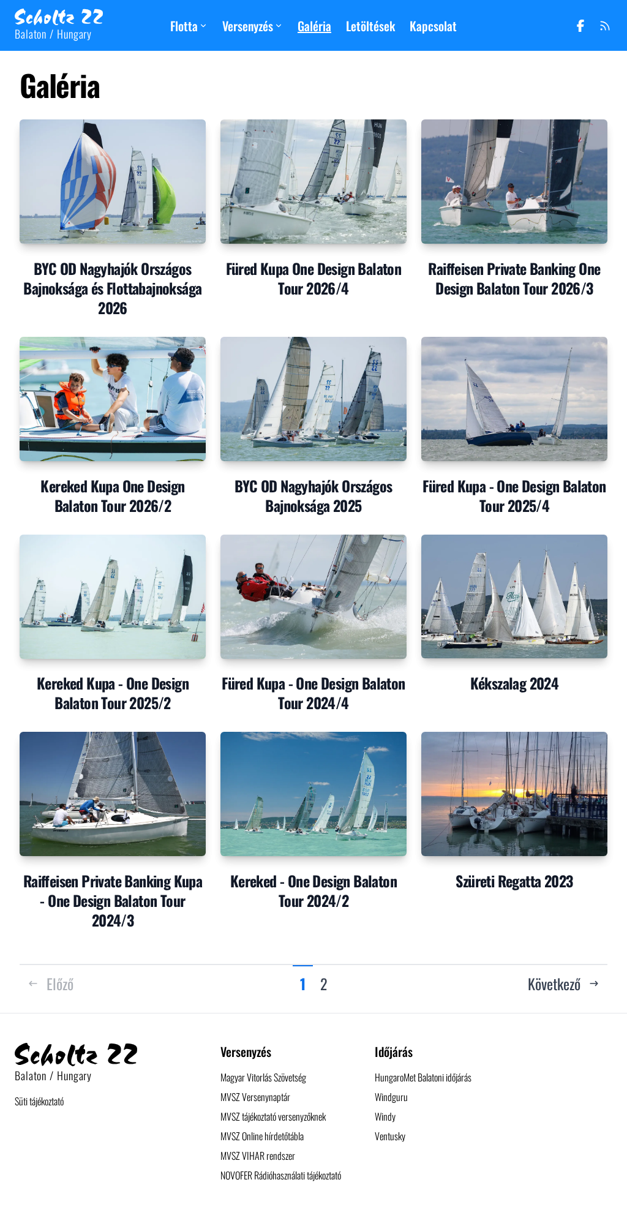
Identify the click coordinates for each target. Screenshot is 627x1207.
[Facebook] (580, 25)
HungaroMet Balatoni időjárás (423, 1077)
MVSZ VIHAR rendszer (257, 1155)
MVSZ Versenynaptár (255, 1096)
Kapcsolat (433, 26)
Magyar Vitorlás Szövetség (263, 1077)
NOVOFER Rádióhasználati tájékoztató (280, 1175)
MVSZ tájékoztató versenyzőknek (273, 1116)
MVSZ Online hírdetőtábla (262, 1136)
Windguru (391, 1096)
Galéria (314, 26)
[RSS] (605, 25)
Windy (385, 1116)
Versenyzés (247, 26)
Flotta (184, 26)
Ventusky (390, 1136)
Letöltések (370, 26)
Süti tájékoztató (39, 1101)
